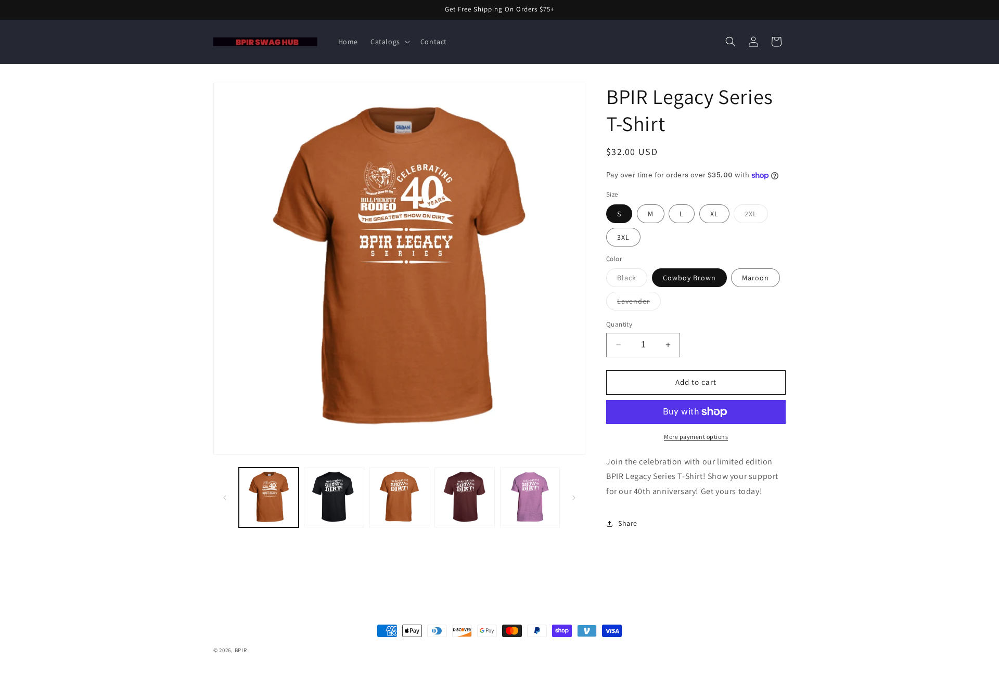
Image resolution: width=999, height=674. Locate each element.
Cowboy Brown (689, 277)
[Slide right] (573, 497)
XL (714, 213)
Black (632, 280)
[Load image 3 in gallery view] (334, 497)
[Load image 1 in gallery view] (269, 497)
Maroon (755, 277)
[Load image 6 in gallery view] (464, 497)
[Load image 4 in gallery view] (399, 497)
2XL (756, 216)
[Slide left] (224, 497)
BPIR (241, 650)
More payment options (696, 436)
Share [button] (627, 523)
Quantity (619, 324)
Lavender (639, 303)
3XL (623, 237)
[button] (389, 42)
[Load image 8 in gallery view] (530, 497)
